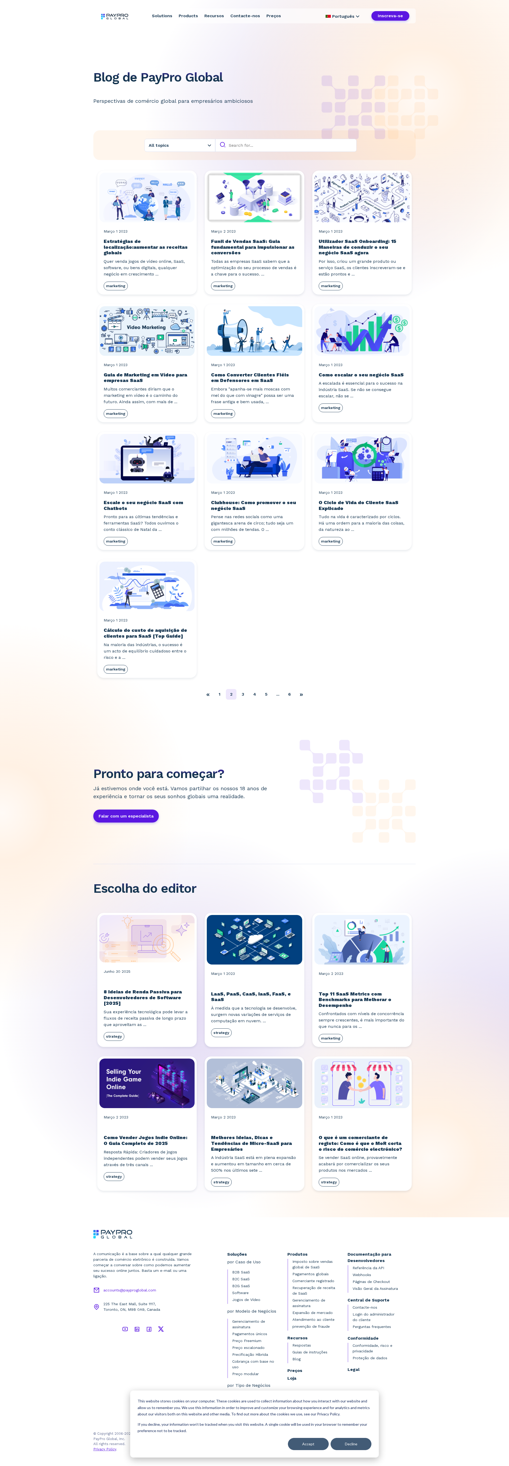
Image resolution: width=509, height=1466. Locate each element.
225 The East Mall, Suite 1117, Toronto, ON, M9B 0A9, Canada (131, 1307)
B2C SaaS (241, 1279)
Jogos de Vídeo (246, 1300)
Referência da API (368, 1268)
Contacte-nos (245, 15)
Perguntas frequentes (372, 1327)
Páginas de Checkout (371, 1282)
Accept (308, 1444)
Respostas (301, 1345)
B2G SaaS (241, 1286)
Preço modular (245, 1374)
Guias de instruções (309, 1352)
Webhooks (362, 1275)
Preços (273, 15)
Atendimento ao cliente (313, 1319)
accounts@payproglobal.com (129, 1290)
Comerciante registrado (313, 1281)
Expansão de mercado (312, 1312)
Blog (296, 1359)
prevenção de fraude (311, 1326)
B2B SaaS (241, 1272)
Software (240, 1293)
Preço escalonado (248, 1347)
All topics (159, 145)
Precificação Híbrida (250, 1354)
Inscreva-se (390, 15)
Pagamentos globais (310, 1274)
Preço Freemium (246, 1341)
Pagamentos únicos (249, 1334)
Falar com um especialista (126, 816)
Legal (353, 1369)
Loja (291, 1378)
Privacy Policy (104, 1449)
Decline (351, 1444)
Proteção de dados (370, 1358)
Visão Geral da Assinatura (375, 1288)
